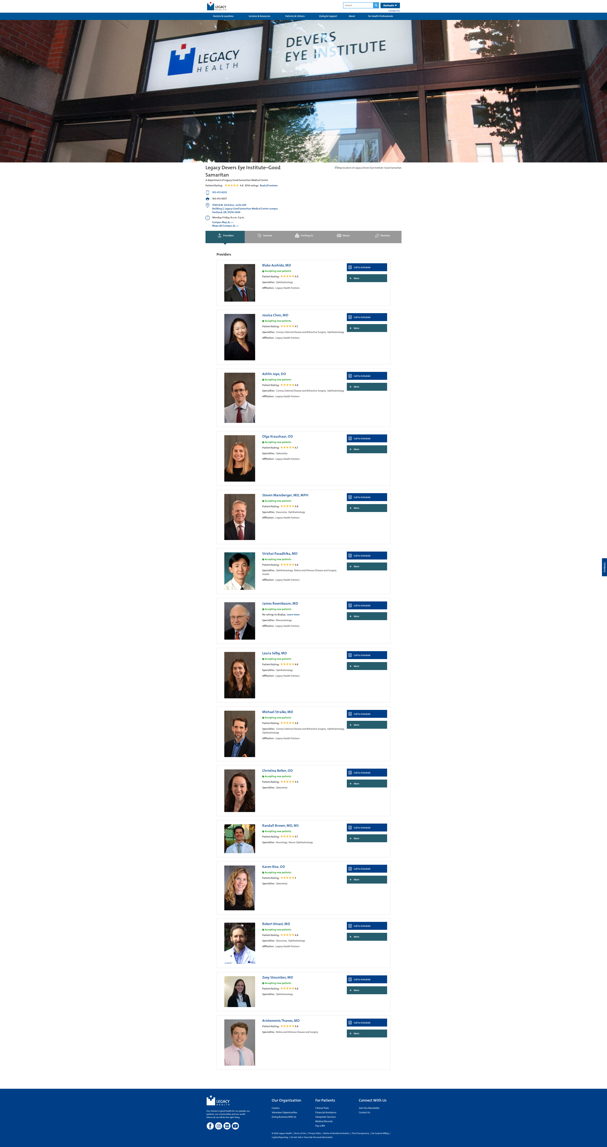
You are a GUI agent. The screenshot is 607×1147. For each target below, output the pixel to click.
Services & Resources (259, 16)
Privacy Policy (314, 1133)
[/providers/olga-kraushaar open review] (287, 447)
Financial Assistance (325, 1112)
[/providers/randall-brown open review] (287, 836)
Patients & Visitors (295, 16)
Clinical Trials (322, 1107)
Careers (275, 1107)
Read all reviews (269, 185)
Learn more (293, 614)
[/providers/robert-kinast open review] (287, 935)
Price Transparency (360, 1133)
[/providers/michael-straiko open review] (287, 723)
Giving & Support (328, 16)
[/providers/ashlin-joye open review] (287, 385)
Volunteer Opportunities (284, 1112)
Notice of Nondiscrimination (336, 1133)
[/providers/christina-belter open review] (287, 782)
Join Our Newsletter (369, 1107)
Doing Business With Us (284, 1116)
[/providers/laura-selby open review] (287, 664)
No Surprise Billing (380, 1133)
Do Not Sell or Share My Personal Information (312, 1137)
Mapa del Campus (222, 225)
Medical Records (324, 1121)
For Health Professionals (380, 16)
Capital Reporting (280, 1137)
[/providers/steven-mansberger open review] (287, 506)
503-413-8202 (219, 192)
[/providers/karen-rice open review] (287, 878)
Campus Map (219, 222)
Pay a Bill (320, 1125)
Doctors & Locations (223, 16)
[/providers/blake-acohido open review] (287, 276)
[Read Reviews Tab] (233, 185)
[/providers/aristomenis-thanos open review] (287, 1026)
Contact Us (394, 10)
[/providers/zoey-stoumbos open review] (287, 988)
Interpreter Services (325, 1116)
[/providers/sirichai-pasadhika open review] (287, 564)
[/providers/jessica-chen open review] (287, 326)
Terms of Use (300, 1133)
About (352, 16)
